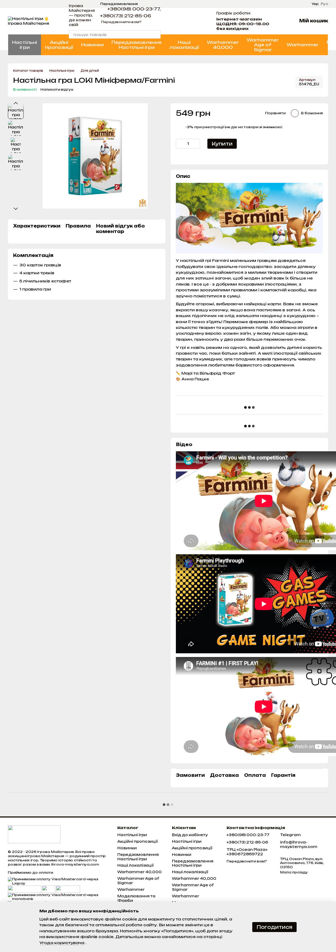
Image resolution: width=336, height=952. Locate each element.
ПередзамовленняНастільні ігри (136, 45)
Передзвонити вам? (121, 22)
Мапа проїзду (294, 872)
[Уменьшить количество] (179, 143)
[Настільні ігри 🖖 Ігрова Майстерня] (34, 834)
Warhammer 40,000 (223, 45)
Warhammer (303, 44)
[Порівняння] (187, 21)
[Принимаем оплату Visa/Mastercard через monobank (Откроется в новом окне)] (58, 897)
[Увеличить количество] (196, 143)
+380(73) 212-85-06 (125, 16)
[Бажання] (200, 21)
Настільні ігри (24, 45)
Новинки (92, 44)
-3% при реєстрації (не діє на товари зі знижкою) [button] (233, 127)
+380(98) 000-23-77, (134, 9)
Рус (324, 4)
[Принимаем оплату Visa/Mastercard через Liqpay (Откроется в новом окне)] (58, 881)
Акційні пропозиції (59, 45)
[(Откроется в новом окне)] (48, 889)
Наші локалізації (184, 45)
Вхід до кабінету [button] (190, 835)
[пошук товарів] (156, 34)
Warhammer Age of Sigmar (263, 44)
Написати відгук (56, 89)
